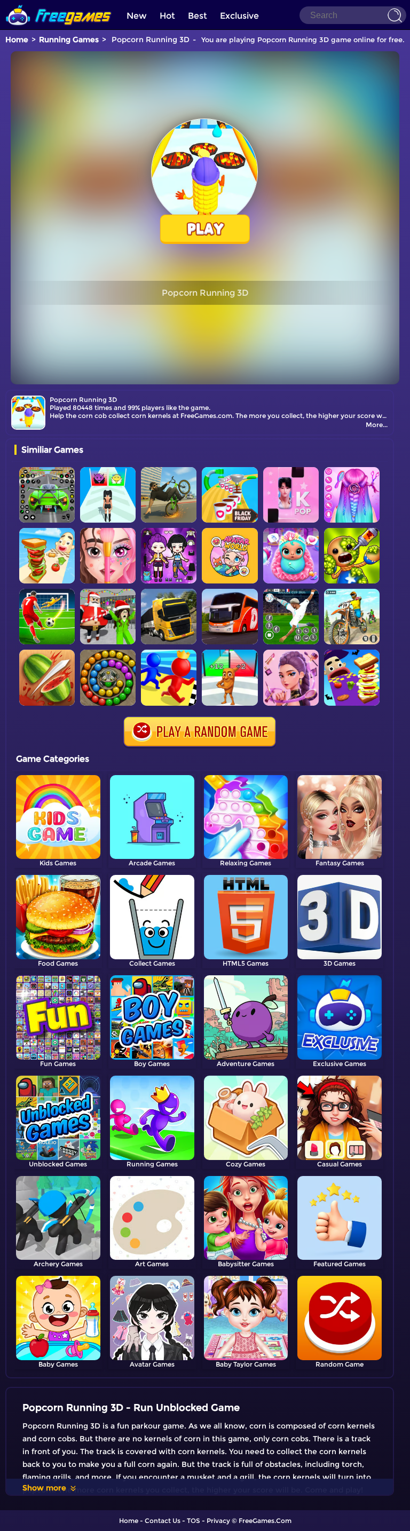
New (137, 16)
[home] (58, 4)
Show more (44, 1488)
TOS (193, 1521)
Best (197, 16)
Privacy (218, 1521)
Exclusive (239, 16)
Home (16, 39)
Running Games (69, 39)
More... (377, 425)
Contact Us (162, 1521)
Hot (167, 16)
